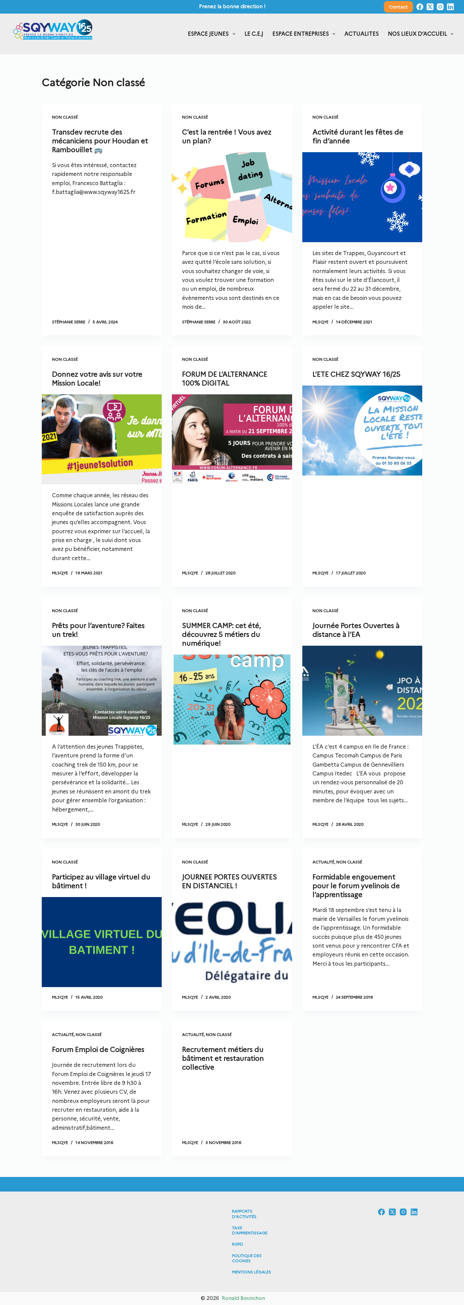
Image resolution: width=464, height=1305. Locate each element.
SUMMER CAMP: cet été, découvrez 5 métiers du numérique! (221, 634)
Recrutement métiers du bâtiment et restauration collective (223, 1058)
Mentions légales (251, 1271)
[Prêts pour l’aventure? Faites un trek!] (102, 691)
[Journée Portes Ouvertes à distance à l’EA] (362, 691)
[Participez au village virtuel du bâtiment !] (102, 942)
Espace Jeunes (208, 34)
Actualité (323, 861)
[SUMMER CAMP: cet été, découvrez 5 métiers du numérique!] (232, 700)
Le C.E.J (254, 34)
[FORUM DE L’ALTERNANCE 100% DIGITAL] (232, 439)
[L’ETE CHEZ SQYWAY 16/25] (362, 431)
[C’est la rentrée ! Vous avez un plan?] (232, 197)
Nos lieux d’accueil (417, 34)
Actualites (361, 34)
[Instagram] (440, 6)
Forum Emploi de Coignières (98, 1049)
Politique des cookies (247, 1258)
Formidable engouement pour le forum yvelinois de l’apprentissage (356, 886)
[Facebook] (419, 6)
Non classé (65, 117)
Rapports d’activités (244, 1214)
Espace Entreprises (300, 34)
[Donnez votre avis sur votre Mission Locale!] (102, 439)
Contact (398, 7)
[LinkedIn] (450, 6)
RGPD (237, 1244)
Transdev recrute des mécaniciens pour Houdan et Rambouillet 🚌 (100, 141)
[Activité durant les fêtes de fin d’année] (362, 197)
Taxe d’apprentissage (249, 1230)
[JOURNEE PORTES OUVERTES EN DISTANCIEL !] (232, 942)
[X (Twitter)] (430, 6)
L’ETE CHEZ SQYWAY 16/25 (356, 374)
